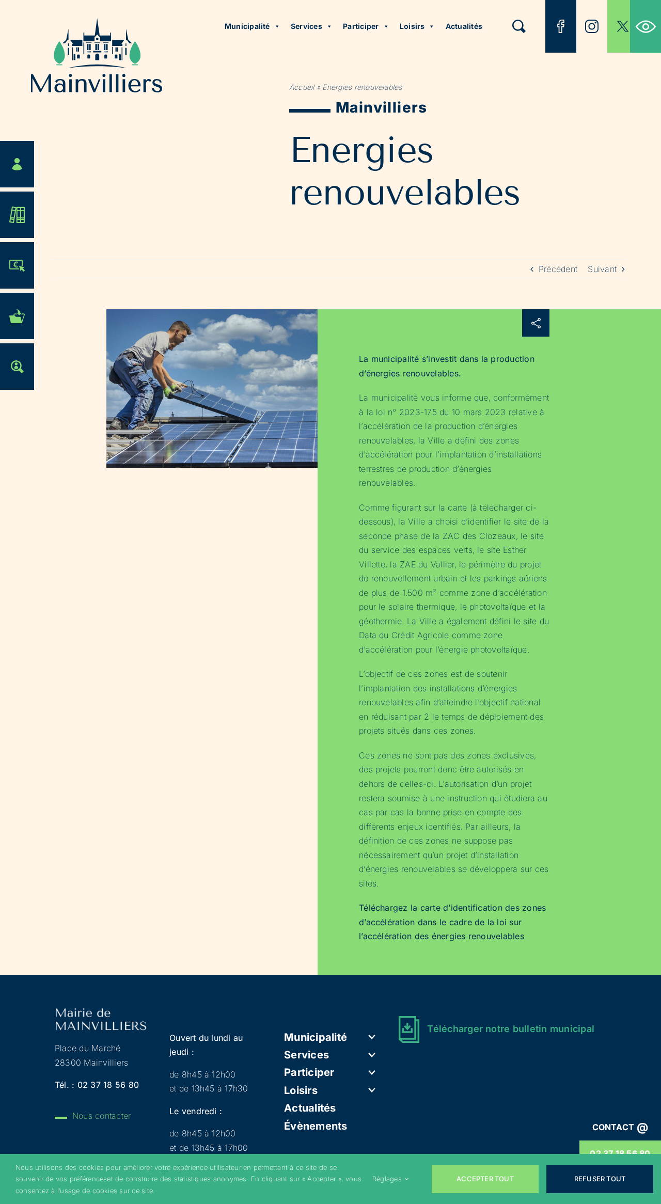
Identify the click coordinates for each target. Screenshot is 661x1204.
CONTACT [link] (620, 1127)
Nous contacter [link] (101, 1116)
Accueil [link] (301, 87)
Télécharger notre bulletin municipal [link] (510, 1028)
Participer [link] (361, 26)
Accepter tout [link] (485, 1179)
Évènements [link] (315, 1126)
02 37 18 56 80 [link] (108, 1085)
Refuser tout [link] (599, 1179)
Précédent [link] (558, 269)
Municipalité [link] (247, 26)
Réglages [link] (387, 1179)
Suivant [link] (602, 269)
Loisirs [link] (412, 26)
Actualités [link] (464, 26)
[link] (645, 26)
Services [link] (306, 26)
